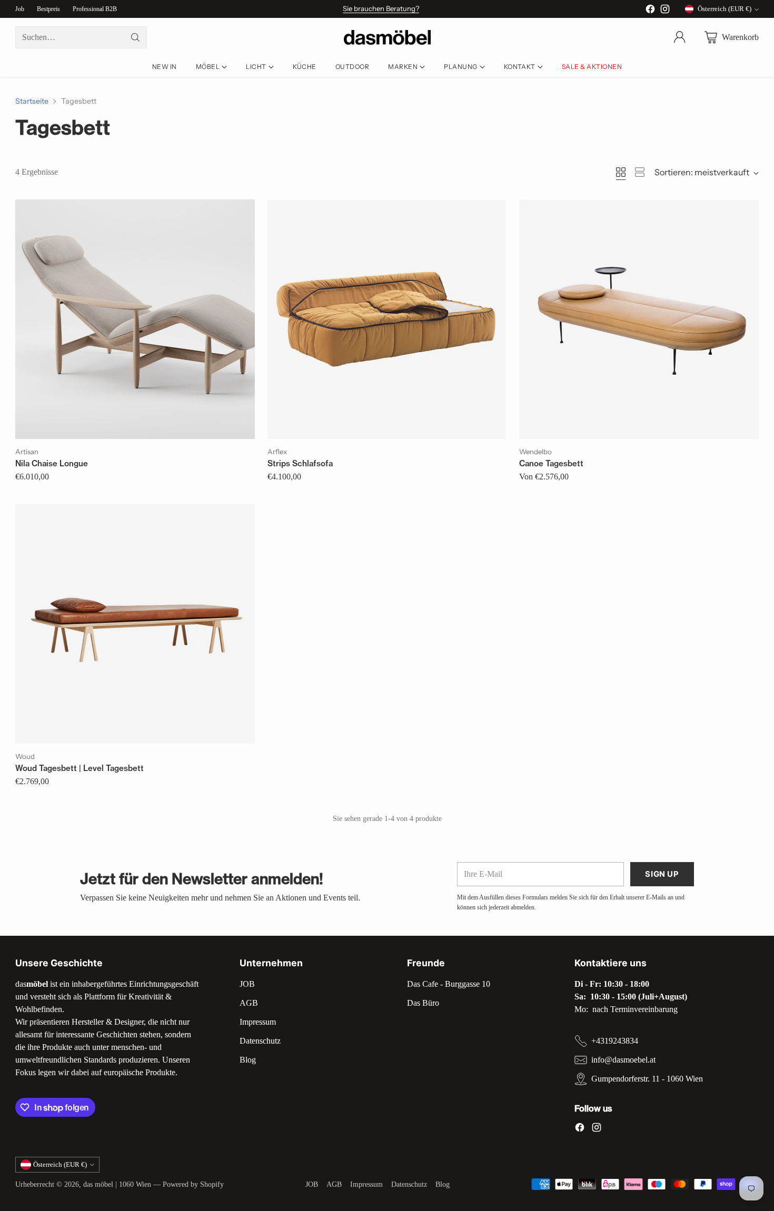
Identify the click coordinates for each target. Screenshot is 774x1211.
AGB (249, 1002)
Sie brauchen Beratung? (381, 8)
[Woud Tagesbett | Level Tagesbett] (134, 623)
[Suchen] (135, 37)
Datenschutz (260, 1040)
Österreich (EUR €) (724, 9)
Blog (248, 1059)
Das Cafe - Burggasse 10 (448, 983)
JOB (247, 983)
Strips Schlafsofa (300, 463)
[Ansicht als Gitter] (620, 172)
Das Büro (423, 1002)
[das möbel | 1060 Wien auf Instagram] (665, 11)
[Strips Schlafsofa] (387, 318)
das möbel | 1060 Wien (117, 1184)
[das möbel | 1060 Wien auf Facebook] (650, 11)
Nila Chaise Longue (51, 463)
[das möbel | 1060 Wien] (387, 37)
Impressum (258, 1021)
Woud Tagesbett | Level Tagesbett (79, 768)
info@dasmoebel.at (623, 1059)
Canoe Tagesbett (551, 463)
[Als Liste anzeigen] (639, 172)
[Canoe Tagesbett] (638, 318)
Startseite (31, 101)
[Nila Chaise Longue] (134, 318)
